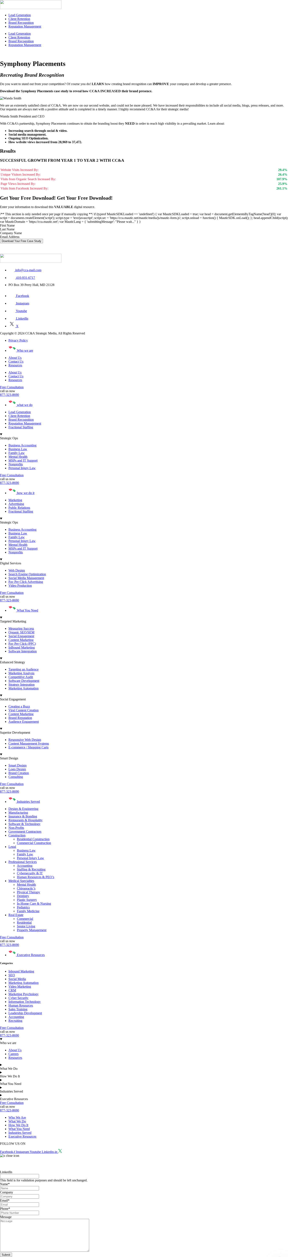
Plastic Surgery (27, 900)
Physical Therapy (28, 892)
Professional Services (22, 862)
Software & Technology (24, 824)
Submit (6, 1254)
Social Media (17, 979)
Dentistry (23, 896)
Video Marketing (19, 986)
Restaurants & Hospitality (25, 820)
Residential (24, 922)
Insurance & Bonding (22, 816)
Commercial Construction (34, 843)
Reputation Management (24, 26)
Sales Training (17, 1009)
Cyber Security (18, 998)
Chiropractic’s (26, 888)
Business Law (26, 850)
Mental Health (26, 884)
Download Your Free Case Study (21, 241)
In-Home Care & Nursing (34, 903)
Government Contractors (24, 831)
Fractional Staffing (20, 427)
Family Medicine (28, 911)
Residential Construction (33, 839)
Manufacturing (18, 812)
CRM (12, 990)
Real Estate (15, 915)
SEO (11, 975)
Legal (12, 846)
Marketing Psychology (23, 994)
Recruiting (15, 1020)
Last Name (7, 229)
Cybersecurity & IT (30, 873)
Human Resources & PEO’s (35, 877)
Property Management (31, 930)
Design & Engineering (23, 809)
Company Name (11, 233)
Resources (15, 365)
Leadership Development (25, 1013)
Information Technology (24, 1001)
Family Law (25, 854)
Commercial (25, 918)
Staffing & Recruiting (31, 869)
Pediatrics (23, 907)
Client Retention (19, 19)
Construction (17, 835)
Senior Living (26, 926)
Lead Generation (19, 15)
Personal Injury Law (30, 858)
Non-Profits (16, 828)
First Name (7, 225)
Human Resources (20, 1005)
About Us (15, 357)
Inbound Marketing (21, 971)
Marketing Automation (23, 982)
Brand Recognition (21, 22)
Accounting (24, 865)
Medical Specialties (21, 881)
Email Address (9, 237)
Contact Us (15, 361)
